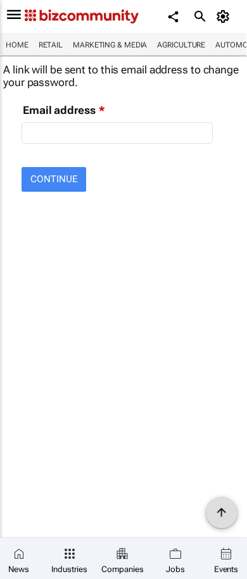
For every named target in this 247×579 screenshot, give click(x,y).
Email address (59, 110)
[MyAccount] (225, 16)
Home (17, 44)
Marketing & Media (110, 44)
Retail (51, 44)
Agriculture (181, 44)
